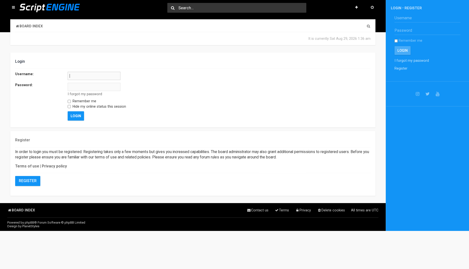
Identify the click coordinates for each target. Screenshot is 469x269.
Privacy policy (54, 166)
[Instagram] (417, 94)
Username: (24, 74)
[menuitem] (372, 8)
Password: (24, 85)
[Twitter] (427, 94)
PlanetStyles (30, 226)
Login (396, 8)
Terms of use (27, 166)
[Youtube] (437, 94)
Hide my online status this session (99, 106)
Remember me (84, 101)
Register (28, 181)
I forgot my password (85, 94)
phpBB (29, 222)
